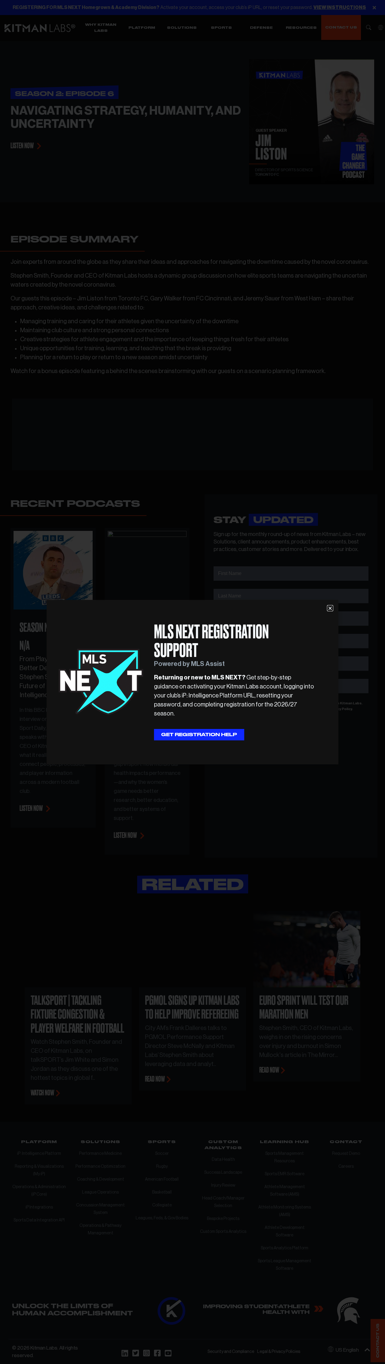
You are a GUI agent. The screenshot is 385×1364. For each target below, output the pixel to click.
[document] (192, 682)
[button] (330, 608)
